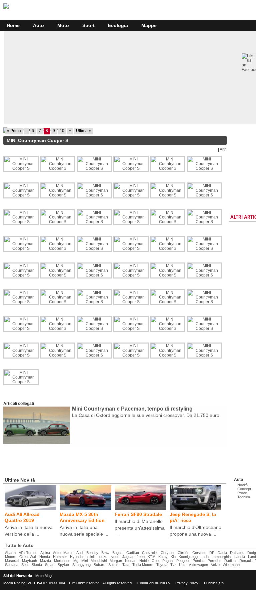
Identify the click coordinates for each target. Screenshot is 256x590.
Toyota (161, 565)
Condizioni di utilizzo (153, 583)
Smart (50, 565)
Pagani (167, 561)
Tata (125, 565)
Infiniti (90, 557)
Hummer (60, 557)
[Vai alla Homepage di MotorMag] (6, 7)
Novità (242, 485)
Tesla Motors (142, 565)
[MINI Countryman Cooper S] (115, 130)
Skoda (37, 565)
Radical (230, 561)
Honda (44, 557)
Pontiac (199, 561)
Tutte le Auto (19, 545)
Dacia (222, 553)
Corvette (199, 553)
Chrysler (168, 553)
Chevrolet (150, 553)
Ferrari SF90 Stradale (138, 514)
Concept (244, 489)
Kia (173, 557)
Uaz (182, 565)
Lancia (239, 557)
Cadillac (132, 553)
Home (13, 25)
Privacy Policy (186, 583)
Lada (205, 557)
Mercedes (62, 561)
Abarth (10, 553)
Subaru (99, 565)
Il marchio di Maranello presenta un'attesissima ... (140, 528)
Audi (79, 553)
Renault (245, 561)
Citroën (183, 553)
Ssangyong (81, 565)
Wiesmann (231, 565)
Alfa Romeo (28, 553)
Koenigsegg (188, 557)
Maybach (29, 561)
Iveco (114, 557)
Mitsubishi (99, 561)
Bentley (92, 553)
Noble (144, 561)
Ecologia (118, 25)
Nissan (130, 561)
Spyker (63, 565)
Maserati (12, 561)
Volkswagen (198, 565)
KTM (151, 557)
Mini (84, 561)
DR (212, 553)
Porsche (214, 561)
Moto (63, 25)
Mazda (45, 561)
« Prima (14, 130)
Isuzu (102, 557)
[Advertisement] (85, 461)
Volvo (215, 565)
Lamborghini (221, 557)
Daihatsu (237, 553)
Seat (25, 565)
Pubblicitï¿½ (214, 583)
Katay (163, 557)
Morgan (116, 561)
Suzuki (113, 565)
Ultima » (83, 130)
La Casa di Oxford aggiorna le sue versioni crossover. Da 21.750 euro (145, 415)
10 (62, 130)
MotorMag (43, 576)
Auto (38, 25)
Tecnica (243, 497)
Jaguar (128, 557)
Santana (11, 565)
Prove (242, 493)
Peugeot (183, 561)
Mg (75, 561)
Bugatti (117, 553)
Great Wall (27, 557)
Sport (88, 25)
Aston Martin (63, 553)
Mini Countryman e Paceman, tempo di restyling (132, 409)
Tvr (173, 565)
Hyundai (76, 557)
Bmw (105, 553)
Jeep (141, 557)
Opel (155, 561)
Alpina (45, 553)
